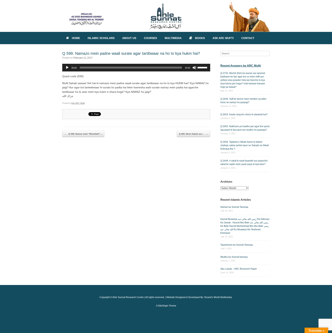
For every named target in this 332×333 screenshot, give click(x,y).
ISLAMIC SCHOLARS (101, 38)
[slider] (203, 67)
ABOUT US (129, 38)
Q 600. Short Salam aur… (193, 134)
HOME (76, 38)
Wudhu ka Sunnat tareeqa (234, 257)
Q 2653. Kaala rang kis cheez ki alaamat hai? (244, 114)
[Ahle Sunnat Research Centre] (166, 16)
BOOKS (200, 38)
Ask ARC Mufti (78, 103)
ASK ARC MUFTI (223, 38)
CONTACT (247, 38)
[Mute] (194, 68)
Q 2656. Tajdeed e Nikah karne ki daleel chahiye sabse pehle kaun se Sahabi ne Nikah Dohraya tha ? (244, 145)
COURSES (150, 38)
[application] (136, 67)
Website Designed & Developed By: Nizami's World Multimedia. (199, 297)
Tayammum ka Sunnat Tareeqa (236, 245)
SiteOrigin (163, 306)
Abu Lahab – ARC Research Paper (238, 269)
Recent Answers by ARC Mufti (240, 65)
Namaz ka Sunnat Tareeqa (234, 207)
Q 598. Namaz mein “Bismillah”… (83, 134)
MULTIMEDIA (173, 38)
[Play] (67, 68)
